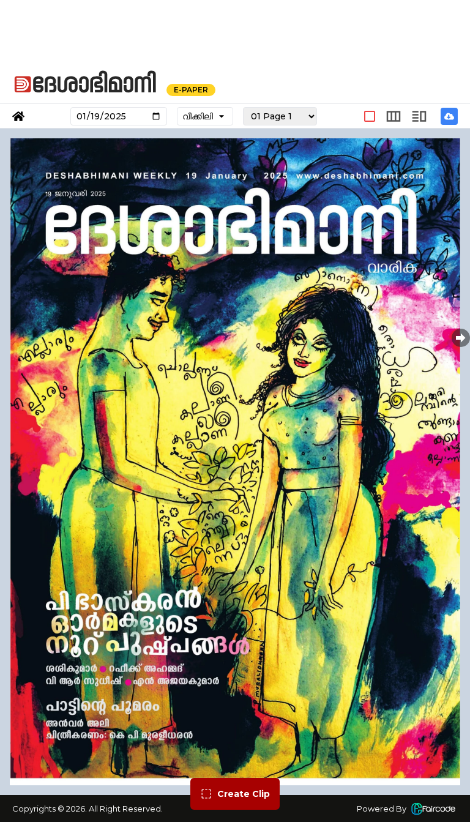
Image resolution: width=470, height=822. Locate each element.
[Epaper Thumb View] (419, 116)
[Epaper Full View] (369, 116)
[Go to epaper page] (18, 116)
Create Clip (243, 793)
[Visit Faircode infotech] (433, 808)
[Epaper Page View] (393, 116)
